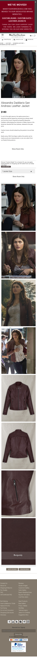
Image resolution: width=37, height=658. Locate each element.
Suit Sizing (3, 608)
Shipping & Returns (6, 588)
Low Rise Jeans (23, 597)
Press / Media (23, 606)
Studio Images (23, 585)
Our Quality (3, 590)
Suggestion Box (23, 615)
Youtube (13, 621)
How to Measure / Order (7, 603)
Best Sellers (22, 603)
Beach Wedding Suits (25, 592)
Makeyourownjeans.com (21, 637)
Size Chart (6, 166)
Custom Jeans (9, 18)
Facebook (9, 621)
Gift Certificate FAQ (6, 594)
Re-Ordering (4, 601)
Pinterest (24, 621)
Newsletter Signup (18, 627)
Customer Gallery (24, 588)
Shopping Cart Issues (7, 612)
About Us (3, 585)
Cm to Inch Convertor (7, 610)
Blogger (20, 621)
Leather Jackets (17, 21)
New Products (23, 601)
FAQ (1, 592)
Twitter (16, 621)
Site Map (21, 608)
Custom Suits (24, 18)
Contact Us (3, 583)
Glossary (3, 615)
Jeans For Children (24, 612)
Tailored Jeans (23, 610)
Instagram (28, 621)
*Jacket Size (7, 171)
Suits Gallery (22, 590)
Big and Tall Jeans (24, 594)
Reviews (21, 583)
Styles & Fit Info (5, 606)
